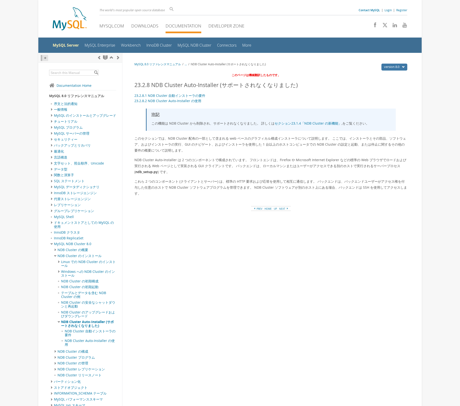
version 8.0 (392, 67)
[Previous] (99, 57)
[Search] (95, 72)
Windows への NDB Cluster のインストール (88, 273)
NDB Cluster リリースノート (80, 375)
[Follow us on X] (383, 26)
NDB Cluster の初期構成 (79, 281)
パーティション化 (67, 381)
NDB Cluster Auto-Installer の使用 (90, 343)
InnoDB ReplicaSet (68, 238)
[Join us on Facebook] (373, 26)
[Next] (118, 57)
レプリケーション (67, 205)
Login (388, 10)
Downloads (144, 26)
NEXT (282, 208)
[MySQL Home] (69, 19)
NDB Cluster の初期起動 (79, 287)
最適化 (59, 151)
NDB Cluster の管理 (73, 363)
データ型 (60, 169)
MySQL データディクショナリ (76, 187)
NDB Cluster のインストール (80, 256)
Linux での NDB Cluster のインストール (88, 264)
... (186, 64)
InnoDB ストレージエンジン (75, 193)
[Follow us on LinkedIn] (393, 26)
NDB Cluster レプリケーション (81, 369)
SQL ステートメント (69, 181)
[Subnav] (51, 109)
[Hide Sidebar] (44, 58)
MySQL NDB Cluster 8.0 (72, 244)
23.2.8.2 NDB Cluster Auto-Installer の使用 (167, 101)
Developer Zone (226, 26)
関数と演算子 (64, 175)
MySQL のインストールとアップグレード (85, 115)
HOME (268, 208)
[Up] (111, 57)
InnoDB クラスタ (67, 232)
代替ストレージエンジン (72, 199)
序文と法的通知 (65, 104)
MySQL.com (111, 26)
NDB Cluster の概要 (73, 250)
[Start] (105, 57)
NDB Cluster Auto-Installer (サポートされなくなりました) (87, 324)
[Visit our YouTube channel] (402, 26)
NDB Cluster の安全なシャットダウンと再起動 (88, 304)
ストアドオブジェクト (70, 387)
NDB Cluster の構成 (73, 351)
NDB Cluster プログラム (76, 357)
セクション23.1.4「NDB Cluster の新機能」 (308, 123)
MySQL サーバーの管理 (71, 133)
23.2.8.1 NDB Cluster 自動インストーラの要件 (169, 95)
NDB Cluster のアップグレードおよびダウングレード (88, 314)
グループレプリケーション (74, 211)
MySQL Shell (64, 217)
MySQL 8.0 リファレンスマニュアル (157, 64)
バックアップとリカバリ (72, 145)
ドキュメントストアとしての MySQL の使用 (84, 224)
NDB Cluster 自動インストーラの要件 (90, 333)
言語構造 (60, 157)
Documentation (183, 26)
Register (401, 10)
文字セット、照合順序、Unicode (79, 163)
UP (275, 208)
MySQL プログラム (68, 127)
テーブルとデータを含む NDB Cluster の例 (83, 295)
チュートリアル (65, 121)
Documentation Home (74, 85)
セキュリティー (65, 139)
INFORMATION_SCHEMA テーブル (80, 393)
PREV (259, 208)
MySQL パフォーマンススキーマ (78, 399)
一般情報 (60, 109)
